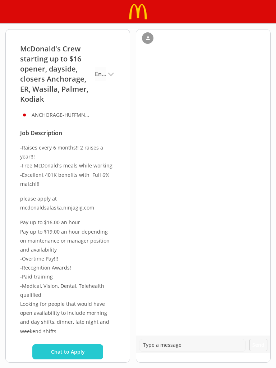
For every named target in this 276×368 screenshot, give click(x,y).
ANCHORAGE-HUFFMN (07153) (60, 114)
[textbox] (192, 345)
